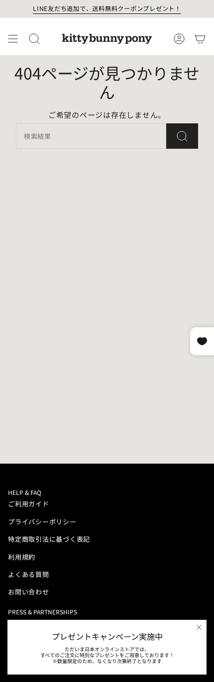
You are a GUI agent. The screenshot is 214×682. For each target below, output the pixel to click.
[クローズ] (199, 627)
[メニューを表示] (13, 38)
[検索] (182, 136)
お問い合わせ (28, 591)
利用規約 (21, 557)
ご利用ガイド (28, 503)
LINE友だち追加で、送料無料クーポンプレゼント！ (107, 8)
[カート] (200, 38)
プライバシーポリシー (42, 521)
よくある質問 (28, 574)
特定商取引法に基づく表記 (49, 539)
